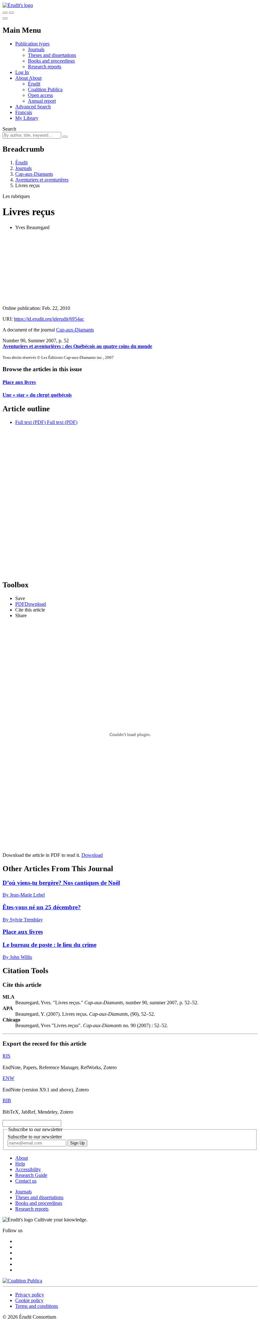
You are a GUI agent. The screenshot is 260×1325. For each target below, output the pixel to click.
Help (20, 1163)
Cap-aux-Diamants (34, 174)
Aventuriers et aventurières (41, 179)
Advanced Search (33, 106)
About (35, 78)
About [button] (22, 78)
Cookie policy (29, 1300)
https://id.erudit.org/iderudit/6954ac (49, 319)
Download (92, 855)
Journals (36, 49)
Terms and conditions (36, 1306)
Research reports (44, 66)
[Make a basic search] (5, 13)
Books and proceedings (51, 61)
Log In (22, 72)
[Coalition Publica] (22, 1280)
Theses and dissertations (52, 55)
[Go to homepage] (18, 5)
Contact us (25, 1181)
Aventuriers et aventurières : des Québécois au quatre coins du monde (77, 346)
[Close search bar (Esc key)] (11, 13)
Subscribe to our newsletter (35, 1136)
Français (23, 112)
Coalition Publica (45, 89)
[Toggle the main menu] (5, 18)
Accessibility (28, 1169)
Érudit (34, 83)
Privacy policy (29, 1294)
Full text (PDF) (30, 422)
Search (9, 129)
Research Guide (31, 1175)
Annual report (42, 101)
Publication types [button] (32, 43)
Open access (40, 95)
